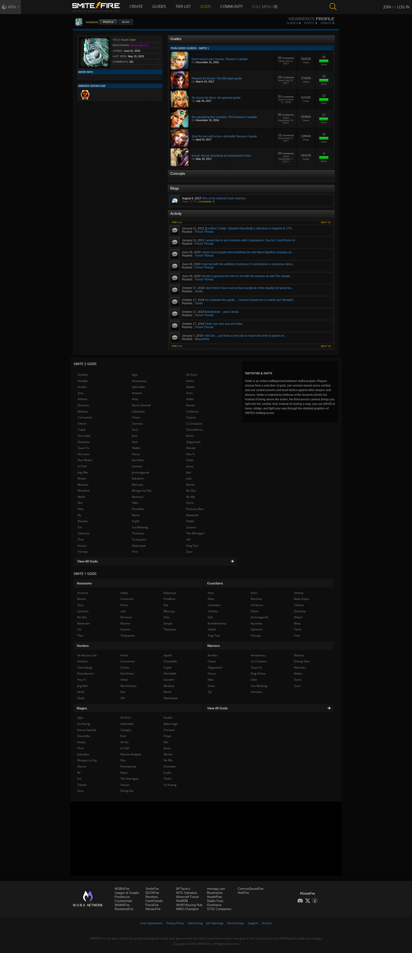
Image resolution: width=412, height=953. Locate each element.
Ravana (83, 521)
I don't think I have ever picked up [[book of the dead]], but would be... (249, 288)
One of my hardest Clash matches (224, 198)
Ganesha (84, 442)
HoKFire (243, 893)
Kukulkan (138, 478)
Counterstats (123, 901)
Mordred (83, 491)
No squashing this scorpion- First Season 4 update (224, 117)
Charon (191, 417)
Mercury (137, 485)
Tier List (183, 6)
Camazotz (127, 599)
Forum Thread (204, 231)
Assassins (84, 583)
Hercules (84, 454)
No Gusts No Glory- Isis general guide (216, 97)
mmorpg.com (216, 889)
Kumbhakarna (217, 623)
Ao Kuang (83, 724)
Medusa (83, 485)
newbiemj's (301, 18)
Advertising (195, 923)
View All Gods (87, 561)
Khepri (82, 478)
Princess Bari (195, 509)
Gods (205, 6)
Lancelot (82, 611)
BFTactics (183, 889)
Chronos (137, 424)
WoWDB (182, 901)
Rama (135, 515)
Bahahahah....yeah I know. (222, 312)
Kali (188, 472)
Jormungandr (140, 472)
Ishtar (190, 460)
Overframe (214, 905)
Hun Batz (138, 460)
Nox (123, 760)
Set (79, 629)
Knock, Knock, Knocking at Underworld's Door (221, 155)
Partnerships (235, 923)
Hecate (191, 448)
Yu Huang (170, 785)
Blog (125, 22)
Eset (135, 436)
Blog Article (202, 339)
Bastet (190, 405)
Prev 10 (177, 222)
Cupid (81, 430)
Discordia (84, 436)
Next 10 (326, 222)
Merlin (190, 485)
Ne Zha (191, 491)
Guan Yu (83, 448)
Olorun (81, 766)
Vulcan (82, 546)
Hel (166, 742)
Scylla (135, 521)
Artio (189, 393)
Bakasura (170, 593)
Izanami (137, 466)
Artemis (137, 393)
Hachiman (127, 673)
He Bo (124, 742)
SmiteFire (152, 889)
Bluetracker (215, 893)
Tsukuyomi (139, 539)
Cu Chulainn (194, 424)
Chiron (82, 424)
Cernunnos (85, 417)
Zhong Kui (127, 791)
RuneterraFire (124, 909)
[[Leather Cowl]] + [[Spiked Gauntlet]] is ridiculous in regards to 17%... (249, 228)
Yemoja (83, 552)
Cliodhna (169, 599)
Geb (134, 442)
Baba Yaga (171, 724)
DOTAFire (152, 893)
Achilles (83, 375)
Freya (167, 736)
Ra (79, 515)
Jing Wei (83, 472)
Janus (189, 466)
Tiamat (82, 785)
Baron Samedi (141, 405)
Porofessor (122, 897)
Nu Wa (190, 497)
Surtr (297, 686)
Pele (80, 509)
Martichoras (128, 686)
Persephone (128, 766)
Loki (188, 478)
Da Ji (135, 430)
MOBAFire (122, 889)
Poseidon (138, 509)
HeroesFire (152, 909)
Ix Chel (82, 466)
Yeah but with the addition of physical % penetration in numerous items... (248, 264)
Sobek (190, 521)
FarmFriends (154, 901)
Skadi (80, 698)
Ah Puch (191, 375)
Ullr (188, 539)
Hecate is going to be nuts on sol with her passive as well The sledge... (246, 276)
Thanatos (138, 533)
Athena (82, 399)
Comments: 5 (206, 201)
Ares (81, 393)
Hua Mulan (85, 460)
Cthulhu (213, 611)
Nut (80, 503)
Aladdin (83, 381)
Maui (297, 623)
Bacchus (83, 405)
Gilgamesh (193, 442)
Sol (80, 527)
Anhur (190, 381)
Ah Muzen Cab (87, 655)
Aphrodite (138, 387)
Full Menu (263, 6)
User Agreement (151, 923)
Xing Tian (192, 546)
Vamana (256, 692)
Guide (199, 291)
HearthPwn (214, 897)
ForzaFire (152, 905)
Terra (297, 629)
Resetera (151, 897)
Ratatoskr (192, 515)
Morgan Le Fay (141, 491)
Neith (81, 497)
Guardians (215, 583)
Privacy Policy (175, 923)
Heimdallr (170, 673)
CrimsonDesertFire (250, 889)
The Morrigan (195, 533)
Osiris (190, 503)
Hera (80, 748)
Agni (135, 375)
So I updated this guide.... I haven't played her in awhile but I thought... (250, 300)
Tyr (210, 692)
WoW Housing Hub (189, 905)
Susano (191, 527)
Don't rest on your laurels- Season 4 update (220, 59)
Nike (211, 680)
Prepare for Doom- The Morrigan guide (217, 78)
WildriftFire (122, 905)
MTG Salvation (186, 893)
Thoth (167, 779)
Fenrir (190, 436)
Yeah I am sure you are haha (223, 323)
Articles (267, 923)
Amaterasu (139, 381)
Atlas (135, 399)
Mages (82, 708)
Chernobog (84, 667)
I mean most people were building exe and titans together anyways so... (247, 252)
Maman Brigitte (130, 754)
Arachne (82, 593)
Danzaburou (194, 430)
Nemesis (138, 497)
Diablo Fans (215, 901)
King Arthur (258, 673)
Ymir (135, 552)
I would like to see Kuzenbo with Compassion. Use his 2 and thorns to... (251, 240)
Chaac (136, 417)
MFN (12, 7)
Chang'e (125, 730)
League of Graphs (127, 893)
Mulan (298, 673)
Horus (136, 454)
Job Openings (215, 923)
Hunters (83, 646)
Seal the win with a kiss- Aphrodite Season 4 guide (224, 136)
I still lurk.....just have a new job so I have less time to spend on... (245, 335)
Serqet (168, 623)
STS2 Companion (219, 909)
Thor (81, 539)
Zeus (189, 552)
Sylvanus (83, 533)
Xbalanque (139, 546)
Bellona (83, 411)
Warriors (213, 646)
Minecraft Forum (187, 897)
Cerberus (192, 411)
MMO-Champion (187, 909)
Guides (159, 6)
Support (253, 923)
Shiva (211, 686)
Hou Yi (190, 454)
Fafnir (254, 611)
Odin (135, 503)
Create (136, 6)
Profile (108, 22)
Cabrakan (138, 411)
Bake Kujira (301, 599)
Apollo (190, 387)
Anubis (82, 387)
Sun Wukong (140, 527)
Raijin (124, 773)
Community (231, 6)
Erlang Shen (302, 661)
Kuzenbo (256, 623)
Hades (136, 448)
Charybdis (170, 661)
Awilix (190, 399)
